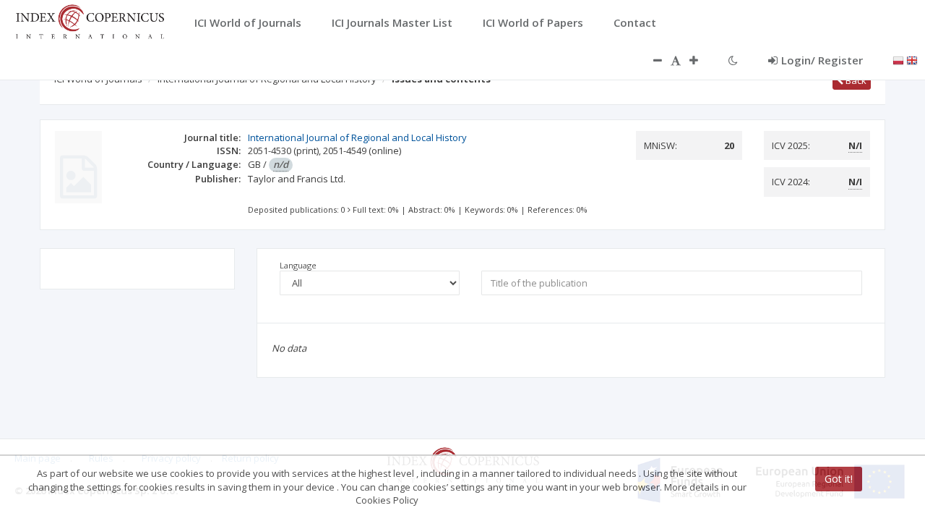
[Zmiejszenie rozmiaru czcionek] (650, 60)
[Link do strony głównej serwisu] (89, 20)
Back (854, 80)
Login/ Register (822, 60)
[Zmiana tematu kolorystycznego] (733, 60)
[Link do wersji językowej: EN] (912, 59)
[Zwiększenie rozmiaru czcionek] (701, 60)
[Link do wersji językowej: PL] (898, 59)
